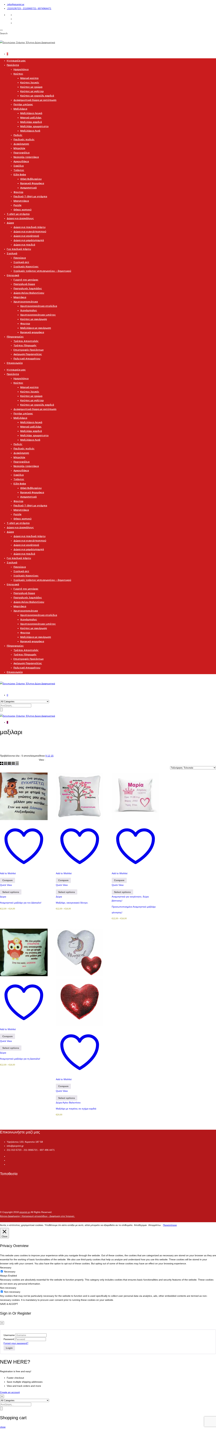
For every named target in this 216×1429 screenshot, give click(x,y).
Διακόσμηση (21, 143)
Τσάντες (19, 170)
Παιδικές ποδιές (24, 139)
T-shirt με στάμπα (18, 214)
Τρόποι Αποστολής (26, 341)
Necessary (9, 1271)
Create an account (10, 1392)
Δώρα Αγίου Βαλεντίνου (29, 292)
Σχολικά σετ (21, 262)
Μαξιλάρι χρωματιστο (34, 126)
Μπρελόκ (19, 148)
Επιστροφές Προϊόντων (29, 349)
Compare (7, 880)
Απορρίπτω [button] (154, 1225)
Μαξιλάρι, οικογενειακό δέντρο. (72, 902)
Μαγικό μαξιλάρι (31, 117)
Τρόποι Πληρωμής (25, 345)
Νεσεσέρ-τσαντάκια (26, 157)
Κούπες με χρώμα (31, 86)
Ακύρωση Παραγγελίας (28, 354)
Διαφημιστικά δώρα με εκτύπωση (35, 100)
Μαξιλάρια (20, 108)
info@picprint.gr (15, 4)
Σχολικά (12, 253)
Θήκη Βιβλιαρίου (31, 178)
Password (9, 1339)
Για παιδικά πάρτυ (19, 249)
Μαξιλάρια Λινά (30, 130)
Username (9, 1335)
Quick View (6, 885)
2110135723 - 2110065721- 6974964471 (29, 8)
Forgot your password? (16, 1343)
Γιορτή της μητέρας (26, 279)
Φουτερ (18, 192)
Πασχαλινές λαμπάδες (28, 288)
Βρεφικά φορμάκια (32, 332)
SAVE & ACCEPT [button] (9, 1304)
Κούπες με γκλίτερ (32, 91)
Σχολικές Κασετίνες (26, 266)
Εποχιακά (13, 275)
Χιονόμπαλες (28, 310)
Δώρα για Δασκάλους (20, 218)
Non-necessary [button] (8, 1287)
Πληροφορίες (15, 336)
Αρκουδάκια (21, 161)
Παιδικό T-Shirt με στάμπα (30, 196)
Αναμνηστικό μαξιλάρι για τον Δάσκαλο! (20, 902)
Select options (10, 892)
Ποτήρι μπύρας (23, 104)
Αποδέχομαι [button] (140, 1225)
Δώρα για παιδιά (24, 244)
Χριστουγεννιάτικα (26, 301)
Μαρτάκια (20, 297)
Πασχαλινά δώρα (24, 284)
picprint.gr (24, 1212)
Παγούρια (20, 257)
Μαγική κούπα (29, 78)
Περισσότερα (170, 1225)
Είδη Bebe (20, 174)
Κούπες (18, 73)
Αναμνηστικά (28, 187)
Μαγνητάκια (21, 200)
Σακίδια (19, 165)
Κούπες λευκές (29, 82)
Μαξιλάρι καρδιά (31, 122)
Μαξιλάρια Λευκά (31, 113)
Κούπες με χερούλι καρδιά (37, 95)
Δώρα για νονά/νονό (26, 235)
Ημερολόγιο (21, 69)
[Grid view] (2, 764)
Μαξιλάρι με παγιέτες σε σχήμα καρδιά (76, 1108)
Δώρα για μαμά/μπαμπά (29, 240)
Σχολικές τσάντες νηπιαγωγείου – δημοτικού (42, 271)
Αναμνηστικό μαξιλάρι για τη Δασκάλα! (20, 1058)
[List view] (17, 764)
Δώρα (10, 222)
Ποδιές (18, 135)
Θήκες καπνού (23, 209)
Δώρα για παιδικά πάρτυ (30, 227)
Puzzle (17, 205)
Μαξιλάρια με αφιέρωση (35, 327)
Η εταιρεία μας (16, 60)
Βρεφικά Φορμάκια (32, 183)
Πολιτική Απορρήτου (27, 358)
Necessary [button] (5, 1267)
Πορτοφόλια (22, 152)
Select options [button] (66, 1098)
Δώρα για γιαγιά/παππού (30, 231)
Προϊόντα (13, 65)
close (3, 1427)
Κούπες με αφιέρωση (33, 319)
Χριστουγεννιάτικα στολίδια (38, 306)
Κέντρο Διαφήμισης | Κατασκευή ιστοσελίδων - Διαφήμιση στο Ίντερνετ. (37, 1216)
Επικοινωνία (15, 363)
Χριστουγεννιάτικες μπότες (38, 314)
